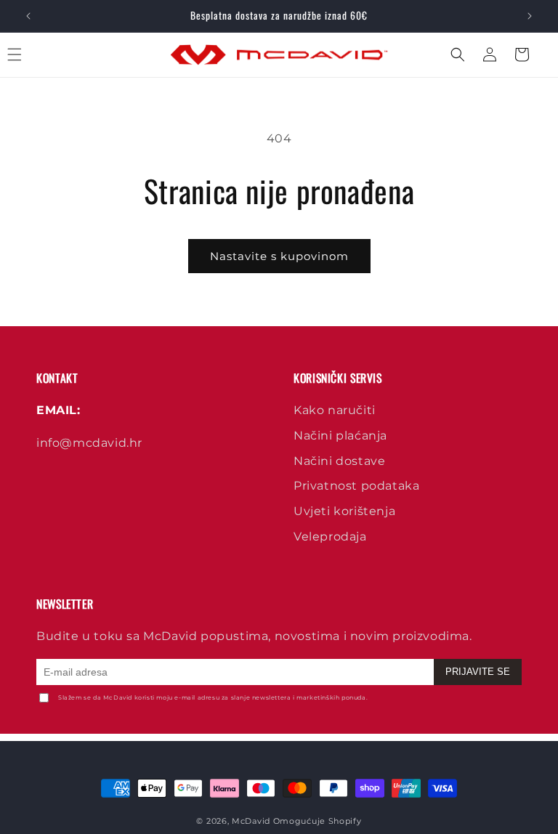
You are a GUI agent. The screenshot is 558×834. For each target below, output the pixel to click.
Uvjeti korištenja (344, 511)
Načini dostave (339, 461)
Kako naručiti (335, 410)
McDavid (251, 821)
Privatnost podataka (356, 486)
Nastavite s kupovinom (279, 256)
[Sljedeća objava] (530, 16)
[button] (30, 54)
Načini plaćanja (340, 435)
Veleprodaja (330, 536)
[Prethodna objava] (28, 16)
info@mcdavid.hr (89, 443)
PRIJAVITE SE (477, 671)
